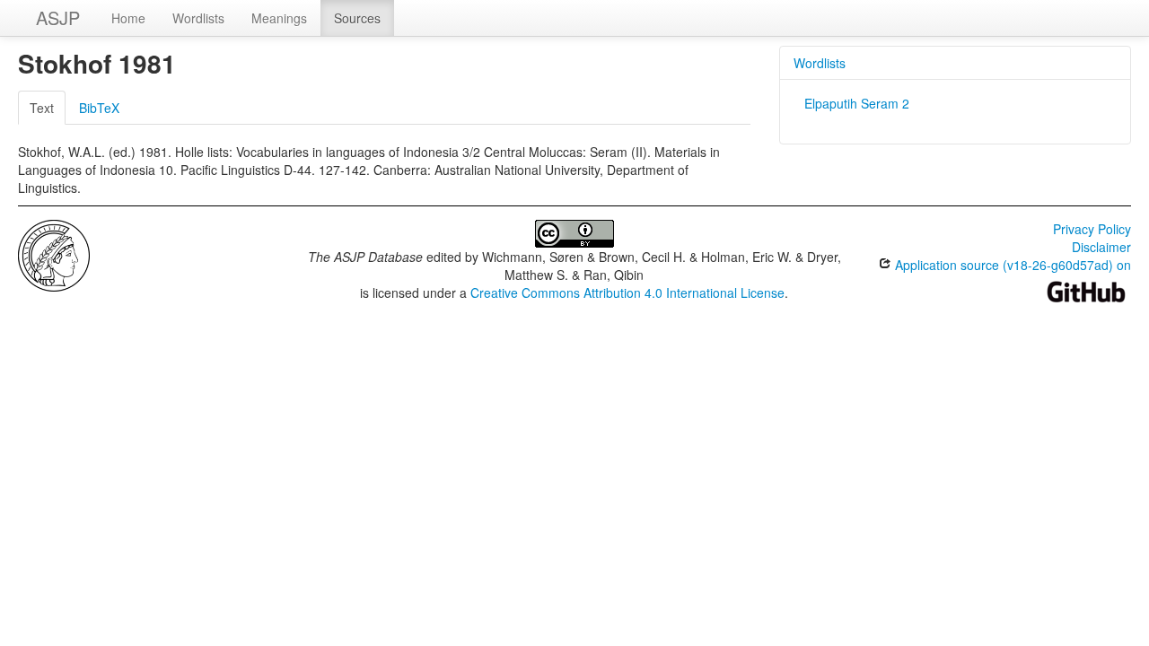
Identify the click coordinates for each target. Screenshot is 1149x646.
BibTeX (99, 108)
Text (42, 108)
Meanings (279, 18)
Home (128, 18)
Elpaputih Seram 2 (856, 103)
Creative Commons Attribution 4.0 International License (627, 292)
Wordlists (198, 18)
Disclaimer (1101, 247)
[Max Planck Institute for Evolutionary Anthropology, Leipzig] (54, 254)
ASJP (58, 17)
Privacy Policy (1092, 229)
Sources (357, 18)
